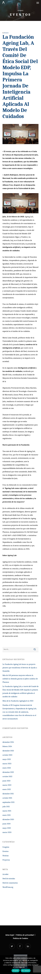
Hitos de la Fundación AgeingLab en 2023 (18, 701)
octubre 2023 (7, 755)
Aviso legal (9, 935)
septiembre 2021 (8, 802)
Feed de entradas (9, 879)
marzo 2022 (7, 785)
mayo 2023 (7, 759)
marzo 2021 (7, 811)
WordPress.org (8, 887)
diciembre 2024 (8, 742)
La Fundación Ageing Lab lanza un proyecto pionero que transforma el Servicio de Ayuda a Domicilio (20, 667)
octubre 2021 (7, 798)
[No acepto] (38, 964)
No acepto (25, 971)
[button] (37, 3)
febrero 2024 (7, 746)
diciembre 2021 (8, 794)
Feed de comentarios (10, 883)
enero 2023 (7, 768)
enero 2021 (7, 815)
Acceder (5, 874)
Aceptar (15, 971)
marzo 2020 (7, 832)
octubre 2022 (7, 777)
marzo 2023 (7, 764)
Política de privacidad (25, 935)
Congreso (6, 847)
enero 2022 (7, 789)
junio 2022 (6, 781)
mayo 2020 (7, 828)
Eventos (6, 33)
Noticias (6, 856)
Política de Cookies (20, 938)
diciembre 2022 (8, 772)
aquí (26, 967)
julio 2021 (6, 807)
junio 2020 (6, 824)
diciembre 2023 (8, 751)
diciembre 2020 (8, 819)
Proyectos (6, 860)
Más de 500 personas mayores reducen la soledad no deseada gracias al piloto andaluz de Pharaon (20, 678)
